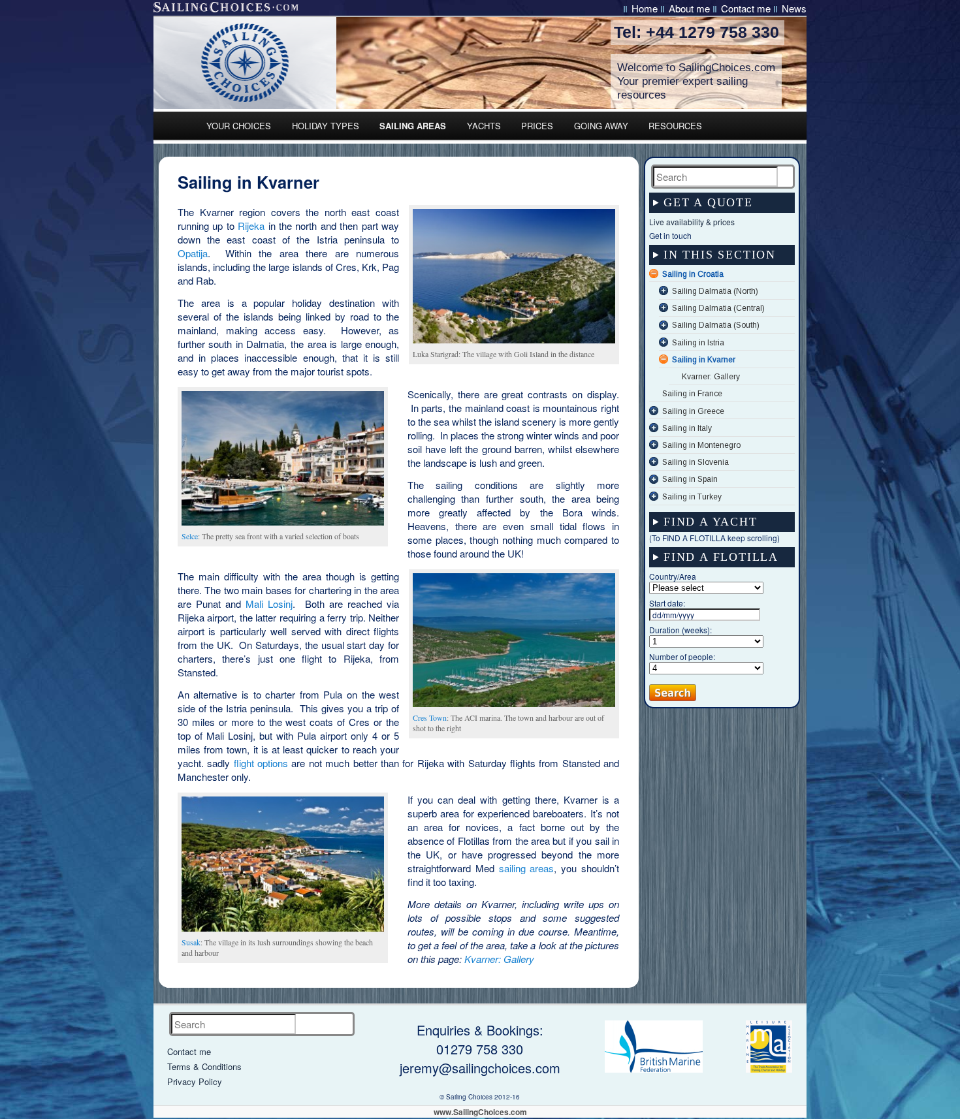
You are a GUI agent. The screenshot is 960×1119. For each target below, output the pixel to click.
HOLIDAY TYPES (325, 125)
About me (689, 8)
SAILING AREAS (412, 125)
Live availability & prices (692, 221)
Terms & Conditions (204, 1066)
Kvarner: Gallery (499, 959)
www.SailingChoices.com (480, 1112)
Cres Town (430, 717)
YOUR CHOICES (238, 125)
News (794, 8)
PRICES (537, 125)
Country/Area (672, 576)
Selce (190, 536)
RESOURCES (675, 125)
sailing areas (526, 868)
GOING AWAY (601, 125)
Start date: (667, 602)
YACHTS (484, 125)
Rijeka (251, 225)
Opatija (193, 253)
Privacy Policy (194, 1081)
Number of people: (682, 656)
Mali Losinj (269, 603)
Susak (191, 942)
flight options (261, 763)
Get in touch (670, 235)
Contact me (746, 8)
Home (645, 8)
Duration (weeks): (680, 629)
